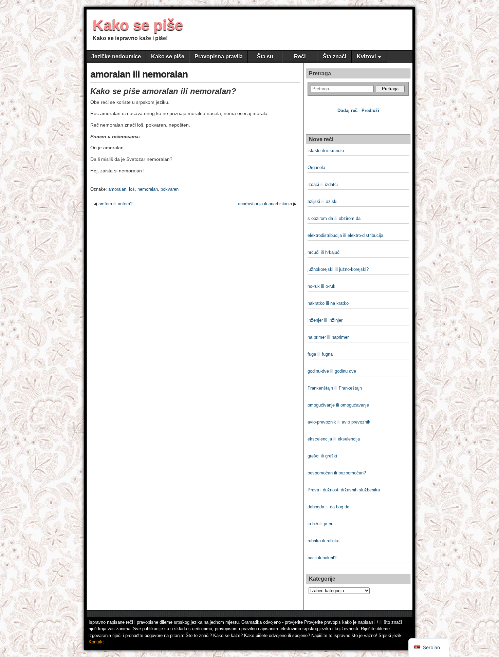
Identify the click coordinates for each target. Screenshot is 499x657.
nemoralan (147, 189)
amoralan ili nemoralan (139, 74)
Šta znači (334, 56)
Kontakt (96, 641)
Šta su (265, 56)
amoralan (117, 189)
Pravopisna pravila (219, 56)
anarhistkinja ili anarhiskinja (265, 203)
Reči (300, 56)
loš (132, 189)
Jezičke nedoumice (116, 56)
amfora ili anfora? (115, 203)
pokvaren (170, 189)
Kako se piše (138, 25)
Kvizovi (366, 56)
